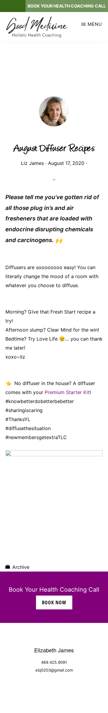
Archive (20, 567)
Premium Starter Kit (66, 392)
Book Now (54, 602)
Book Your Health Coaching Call (67, 5)
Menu (95, 24)
